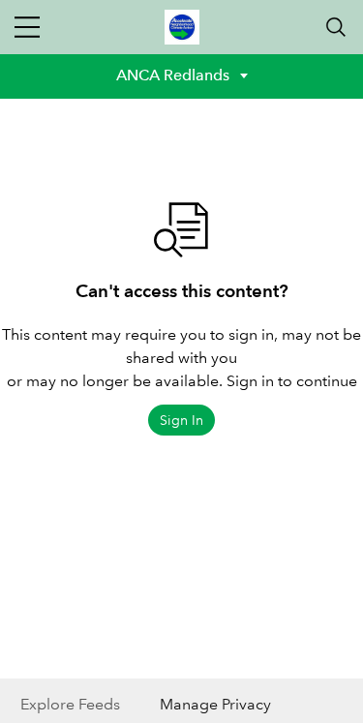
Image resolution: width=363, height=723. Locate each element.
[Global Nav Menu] (27, 27)
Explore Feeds (70, 704)
